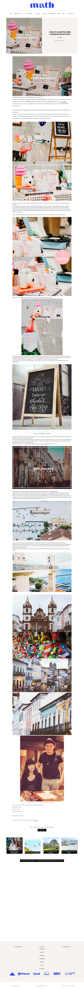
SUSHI (58, 13)
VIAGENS (37, 13)
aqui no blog (63, 101)
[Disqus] (42, 881)
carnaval (42, 955)
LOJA (11, 13)
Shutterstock (35, 820)
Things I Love (59, 496)
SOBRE (63, 13)
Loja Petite (14, 497)
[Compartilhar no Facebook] (39, 830)
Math (60, 40)
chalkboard (37, 827)
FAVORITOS (70, 13)
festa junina (42, 959)
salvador (46, 827)
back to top (15, 985)
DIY (24, 13)
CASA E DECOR (17, 13)
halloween (42, 962)
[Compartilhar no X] (41, 830)
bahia (31, 827)
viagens (52, 827)
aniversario (42, 949)
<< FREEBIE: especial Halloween (28, 860)
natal (42, 965)
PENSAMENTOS (52, 13)
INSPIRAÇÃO (29, 13)
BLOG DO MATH (40, 985)
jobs (42, 827)
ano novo (42, 952)
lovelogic (72, 985)
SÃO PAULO (44, 13)
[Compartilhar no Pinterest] (45, 830)
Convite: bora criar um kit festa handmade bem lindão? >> (50, 860)
